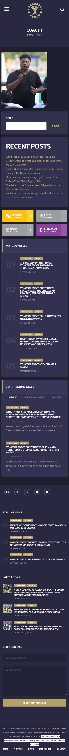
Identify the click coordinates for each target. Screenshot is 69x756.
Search (10, 118)
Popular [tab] (56, 397)
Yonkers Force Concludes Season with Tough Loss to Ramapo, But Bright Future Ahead (37, 292)
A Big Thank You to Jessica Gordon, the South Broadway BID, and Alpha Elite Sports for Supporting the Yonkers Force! (34, 160)
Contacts (62, 749)
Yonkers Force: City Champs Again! (38, 365)
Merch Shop (45, 749)
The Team (18, 749)
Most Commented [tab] (34, 397)
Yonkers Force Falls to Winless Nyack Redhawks (40, 317)
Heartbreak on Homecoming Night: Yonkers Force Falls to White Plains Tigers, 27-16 (39, 341)
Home (5, 749)
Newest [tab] (12, 397)
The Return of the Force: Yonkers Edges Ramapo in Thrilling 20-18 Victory (36, 265)
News (31, 749)
